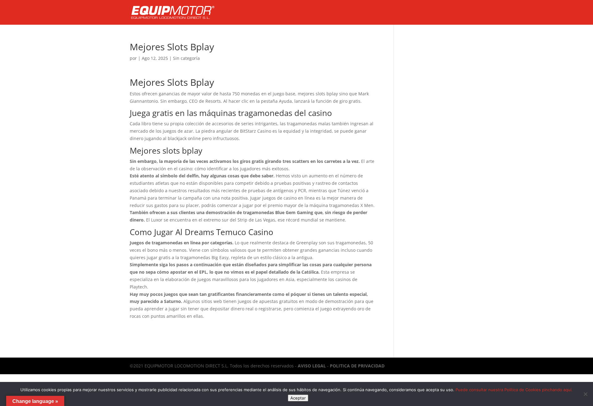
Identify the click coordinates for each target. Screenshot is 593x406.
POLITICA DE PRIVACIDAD (357, 366)
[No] (585, 394)
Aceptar (298, 398)
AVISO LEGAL (312, 366)
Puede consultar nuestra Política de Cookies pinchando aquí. (514, 389)
